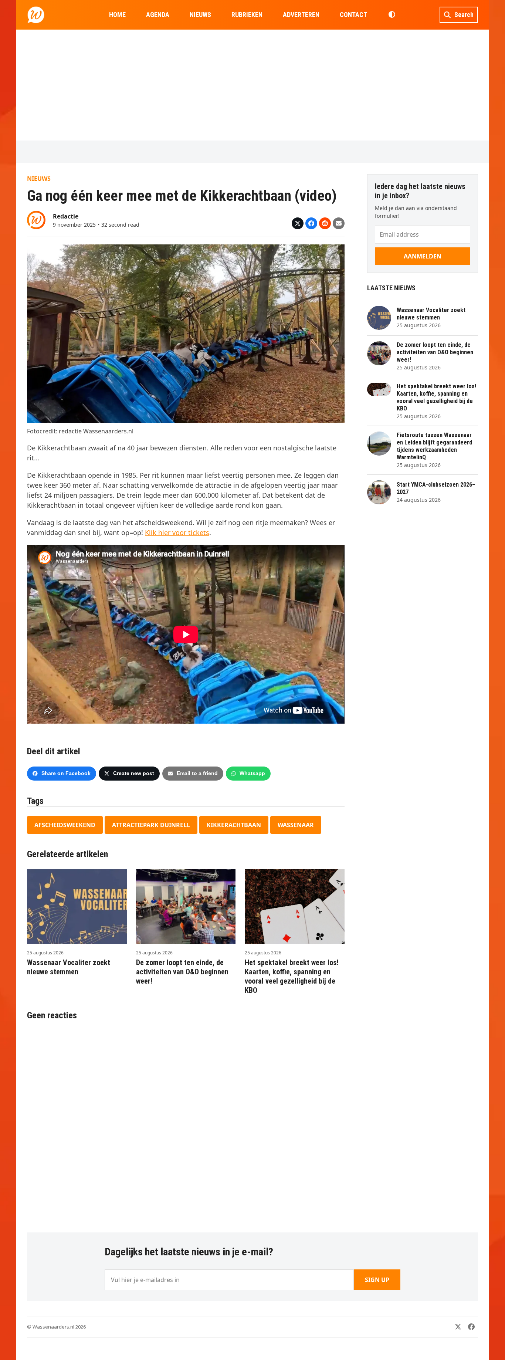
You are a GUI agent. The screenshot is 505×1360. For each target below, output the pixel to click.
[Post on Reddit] (325, 223)
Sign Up (377, 1280)
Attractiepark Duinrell (151, 825)
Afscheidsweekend (64, 825)
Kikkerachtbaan (234, 825)
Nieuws (39, 179)
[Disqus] (186, 1123)
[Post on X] (298, 223)
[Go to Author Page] (36, 219)
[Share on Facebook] (311, 223)
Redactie (65, 216)
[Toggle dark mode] (391, 14)
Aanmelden (422, 256)
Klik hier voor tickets (177, 532)
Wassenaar (296, 825)
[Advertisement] (252, 85)
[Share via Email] (339, 223)
